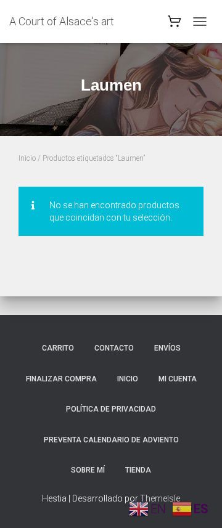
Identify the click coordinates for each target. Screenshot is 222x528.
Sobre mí (88, 470)
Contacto (114, 348)
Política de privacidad (111, 409)
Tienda (138, 470)
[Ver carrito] (174, 24)
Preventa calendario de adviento (111, 440)
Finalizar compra (61, 379)
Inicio (27, 158)
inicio (127, 379)
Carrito (58, 348)
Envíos (167, 348)
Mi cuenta (177, 379)
